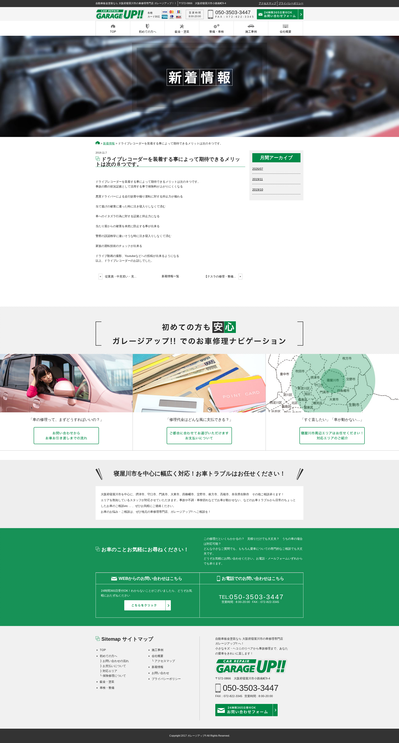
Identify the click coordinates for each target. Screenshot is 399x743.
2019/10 (257, 189)
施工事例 (157, 650)
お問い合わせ (160, 673)
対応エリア (110, 671)
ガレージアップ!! (196, 735)
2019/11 (257, 179)
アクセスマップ (267, 3)
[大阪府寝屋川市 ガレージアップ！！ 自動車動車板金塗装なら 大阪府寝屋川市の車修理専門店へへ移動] (98, 143)
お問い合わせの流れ (116, 661)
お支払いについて (114, 666)
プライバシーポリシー (290, 3)
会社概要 (157, 656)
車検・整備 (107, 687)
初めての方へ (108, 656)
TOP (103, 650)
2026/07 (257, 168)
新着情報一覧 (170, 276)
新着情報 (157, 667)
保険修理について (114, 675)
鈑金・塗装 (107, 681)
